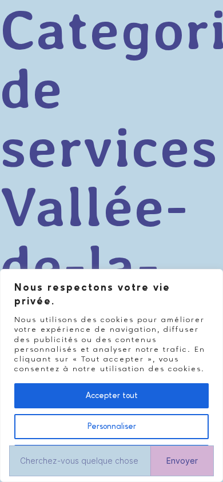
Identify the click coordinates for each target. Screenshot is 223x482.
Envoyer (182, 460)
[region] (111, 375)
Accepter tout (112, 396)
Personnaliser (111, 427)
